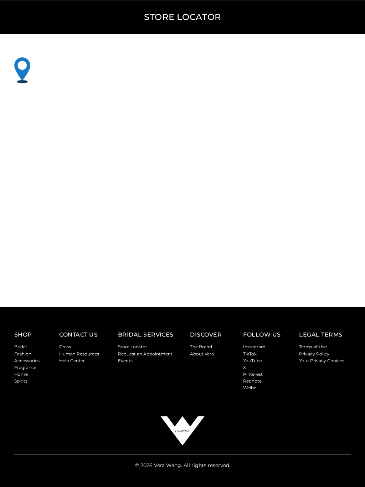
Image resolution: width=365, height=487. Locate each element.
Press (65, 346)
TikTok (250, 354)
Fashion (22, 354)
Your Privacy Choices (321, 360)
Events (125, 360)
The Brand (201, 346)
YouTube (252, 360)
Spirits (20, 381)
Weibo (250, 387)
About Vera (202, 354)
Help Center (72, 360)
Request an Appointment (145, 354)
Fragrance (25, 367)
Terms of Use (313, 346)
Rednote (252, 381)
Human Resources (79, 354)
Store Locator (132, 346)
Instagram (254, 346)
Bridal (20, 346)
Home (21, 374)
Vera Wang (167, 465)
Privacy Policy (314, 354)
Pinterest (253, 374)
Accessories (27, 360)
